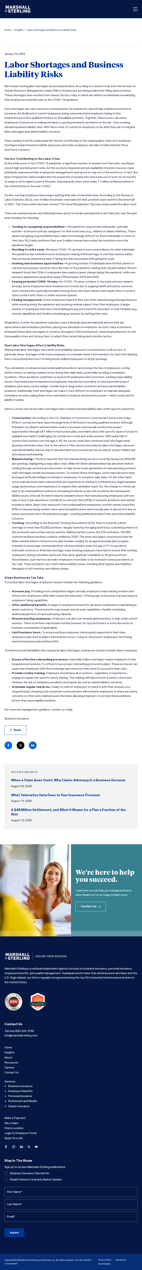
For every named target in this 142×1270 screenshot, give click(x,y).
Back (17, 730)
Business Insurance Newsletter (29, 1173)
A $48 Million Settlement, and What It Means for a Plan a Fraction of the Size (68, 812)
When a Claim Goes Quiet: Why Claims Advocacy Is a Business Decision (68, 780)
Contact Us (89, 906)
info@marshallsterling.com (21, 1035)
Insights (19, 30)
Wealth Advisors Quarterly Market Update (36, 1179)
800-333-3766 (24, 1031)
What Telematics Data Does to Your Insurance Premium (55, 795)
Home (7, 30)
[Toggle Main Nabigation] (135, 9)
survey (117, 504)
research (17, 272)
